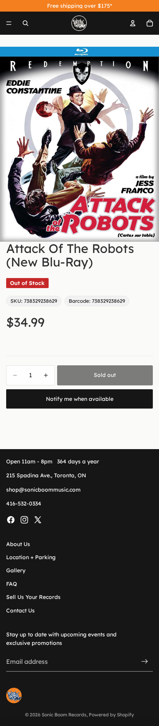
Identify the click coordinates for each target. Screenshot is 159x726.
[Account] (132, 23)
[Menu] (9, 23)
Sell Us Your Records (33, 597)
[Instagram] (24, 519)
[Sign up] (145, 661)
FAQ (11, 583)
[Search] (25, 23)
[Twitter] (37, 519)
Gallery (15, 570)
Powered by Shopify (111, 715)
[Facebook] (10, 519)
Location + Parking (31, 557)
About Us (18, 543)
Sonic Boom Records (64, 715)
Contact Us (20, 610)
